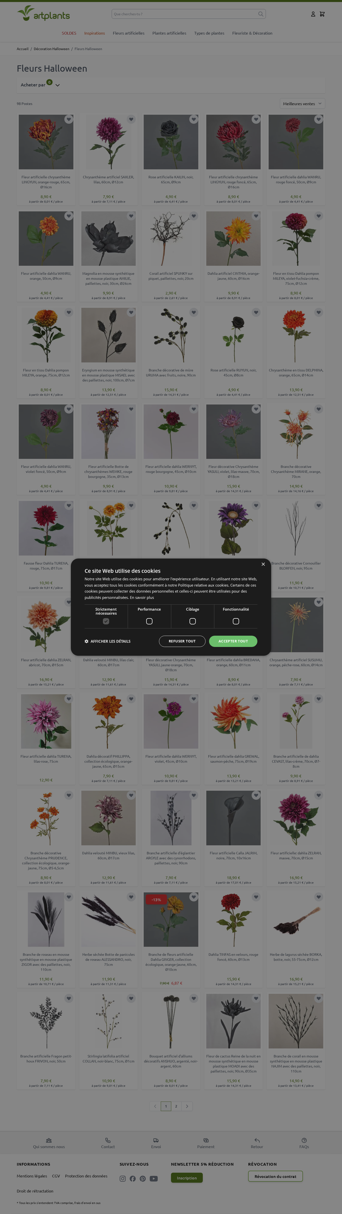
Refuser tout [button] (182, 641)
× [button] (263, 564)
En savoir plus (142, 597)
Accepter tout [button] (233, 641)
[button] (107, 641)
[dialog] (171, 607)
